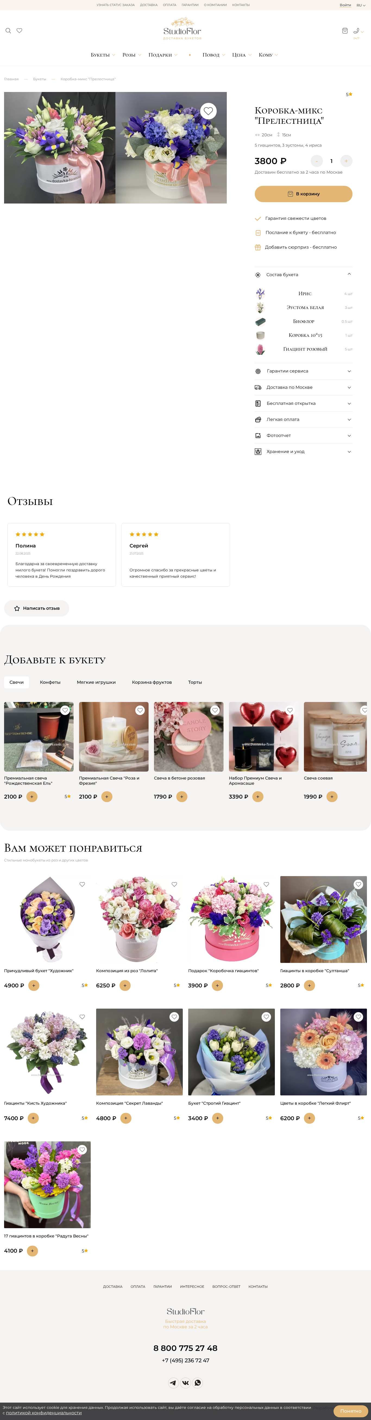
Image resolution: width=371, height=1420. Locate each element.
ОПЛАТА (138, 1287)
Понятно (350, 1411)
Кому (265, 54)
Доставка (149, 5)
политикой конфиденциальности (44, 1412)
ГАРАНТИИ (162, 1287)
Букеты (100, 54)
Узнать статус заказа (116, 5)
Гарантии (190, 5)
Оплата (169, 5)
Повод (211, 54)
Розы (129, 54)
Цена (239, 54)
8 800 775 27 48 (185, 1348)
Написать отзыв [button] (41, 608)
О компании (215, 5)
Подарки (160, 54)
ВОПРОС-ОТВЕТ (226, 1287)
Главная (11, 79)
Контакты (241, 5)
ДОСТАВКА (112, 1287)
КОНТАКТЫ (258, 1287)
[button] (8, 29)
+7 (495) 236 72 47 (185, 1360)
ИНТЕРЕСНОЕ (192, 1287)
